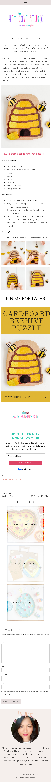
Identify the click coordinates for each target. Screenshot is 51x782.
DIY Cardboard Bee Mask (40, 496)
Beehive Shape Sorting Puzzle (25, 38)
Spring (18, 480)
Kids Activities (9, 480)
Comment (5, 642)
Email (4, 675)
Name (4, 666)
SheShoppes (30, 778)
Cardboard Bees (7, 496)
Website (4, 683)
